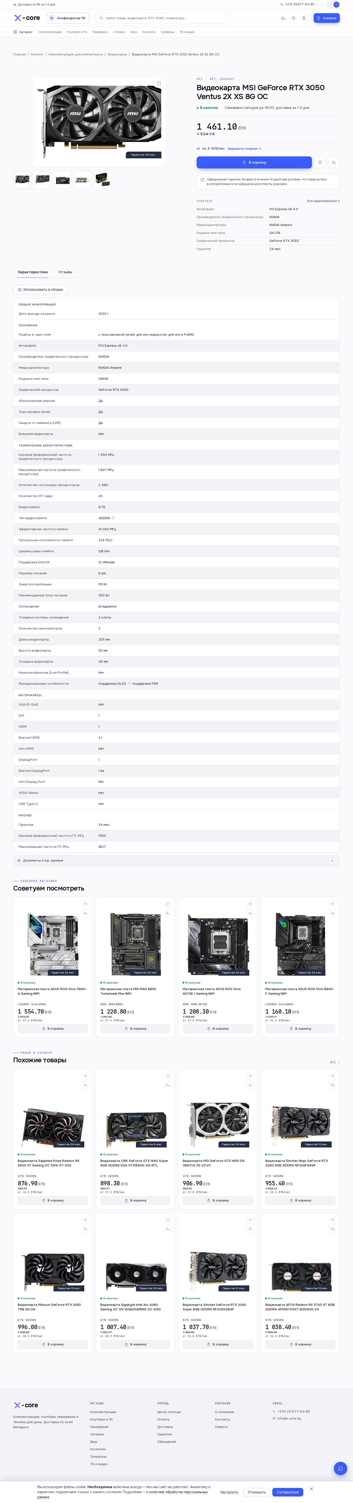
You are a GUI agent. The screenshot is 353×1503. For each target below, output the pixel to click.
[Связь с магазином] (340, 1468)
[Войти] (304, 18)
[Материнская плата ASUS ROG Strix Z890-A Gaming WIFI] (52, 967)
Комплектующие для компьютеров (76, 54)
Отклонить (257, 1492)
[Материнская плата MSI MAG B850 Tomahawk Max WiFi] (135, 967)
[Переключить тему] (333, 4)
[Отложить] (85, 904)
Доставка (165, 1427)
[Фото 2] (42, 180)
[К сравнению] (334, 162)
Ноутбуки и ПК (77, 32)
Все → (335, 1062)
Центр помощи (169, 1412)
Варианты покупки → (244, 149)
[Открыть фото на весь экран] (159, 83)
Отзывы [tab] (65, 272)
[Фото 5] (103, 180)
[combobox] (163, 18)
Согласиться (287, 1492)
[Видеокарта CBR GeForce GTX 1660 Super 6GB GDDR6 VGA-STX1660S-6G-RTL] (135, 1139)
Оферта (221, 1427)
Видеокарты (117, 54)
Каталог (25, 32)
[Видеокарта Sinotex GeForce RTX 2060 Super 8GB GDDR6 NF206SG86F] (217, 1283)
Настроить (229, 1492)
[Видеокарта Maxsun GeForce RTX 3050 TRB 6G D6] (52, 1283)
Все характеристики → (323, 201)
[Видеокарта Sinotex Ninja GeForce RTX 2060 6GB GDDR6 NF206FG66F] (300, 1139)
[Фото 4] (82, 180)
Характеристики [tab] (33, 272)
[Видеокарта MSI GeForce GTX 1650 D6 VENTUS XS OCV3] (217, 1139)
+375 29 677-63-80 (299, 4)
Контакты (222, 1419)
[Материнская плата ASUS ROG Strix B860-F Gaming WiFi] (300, 967)
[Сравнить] (85, 913)
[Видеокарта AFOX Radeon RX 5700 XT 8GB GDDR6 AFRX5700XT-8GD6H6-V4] (300, 1283)
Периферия (100, 32)
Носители (149, 32)
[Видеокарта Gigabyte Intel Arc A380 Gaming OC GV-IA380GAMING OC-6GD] (135, 1283)
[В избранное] (320, 162)
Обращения (166, 1442)
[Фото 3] (62, 180)
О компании (224, 1412)
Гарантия (164, 1434)
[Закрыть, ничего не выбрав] (311, 1489)
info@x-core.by (289, 1418)
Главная (19, 54)
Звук (133, 32)
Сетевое (119, 32)
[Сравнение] (283, 18)
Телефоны (167, 32)
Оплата (163, 1419)
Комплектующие (50, 32)
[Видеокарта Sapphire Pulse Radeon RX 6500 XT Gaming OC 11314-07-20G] (52, 1139)
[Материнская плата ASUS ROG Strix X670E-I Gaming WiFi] (217, 967)
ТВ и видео (187, 32)
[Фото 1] (22, 180)
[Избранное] (293, 18)
